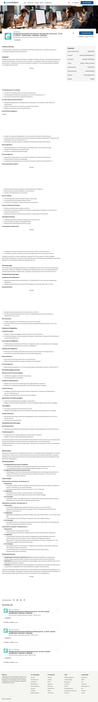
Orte (82, 681)
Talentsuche (30, 2)
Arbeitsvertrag (51, 688)
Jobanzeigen (33, 681)
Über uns (83, 679)
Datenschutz (84, 684)
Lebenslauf (50, 684)
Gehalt (49, 690)
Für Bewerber (48, 2)
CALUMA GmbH (17, 32)
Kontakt (83, 692)
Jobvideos (33, 688)
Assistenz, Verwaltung (14, 609)
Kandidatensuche (34, 679)
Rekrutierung (67, 681)
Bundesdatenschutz (85, 686)
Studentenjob (17, 39)
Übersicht (33, 677)
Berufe (41, 2)
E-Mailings (33, 690)
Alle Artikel (66, 692)
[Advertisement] (31, 78)
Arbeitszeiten (50, 692)
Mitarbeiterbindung (68, 688)
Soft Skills (66, 684)
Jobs (25, 2)
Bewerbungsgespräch (69, 677)
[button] (69, 3)
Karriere (66, 686)
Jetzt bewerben (87, 33)
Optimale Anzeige (68, 679)
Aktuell (37, 2)
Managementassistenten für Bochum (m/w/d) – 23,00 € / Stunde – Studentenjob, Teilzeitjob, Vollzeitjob (29, 612)
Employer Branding (35, 686)
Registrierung (84, 677)
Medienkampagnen (35, 692)
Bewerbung (50, 686)
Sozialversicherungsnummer (70, 690)
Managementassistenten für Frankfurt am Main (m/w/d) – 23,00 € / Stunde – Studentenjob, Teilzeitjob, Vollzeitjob (32, 632)
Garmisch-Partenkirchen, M (86, 55)
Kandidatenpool (34, 684)
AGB (82, 688)
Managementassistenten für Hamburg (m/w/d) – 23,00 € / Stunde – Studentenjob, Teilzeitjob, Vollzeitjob (30, 652)
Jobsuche (50, 679)
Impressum (83, 690)
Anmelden (76, 2)
